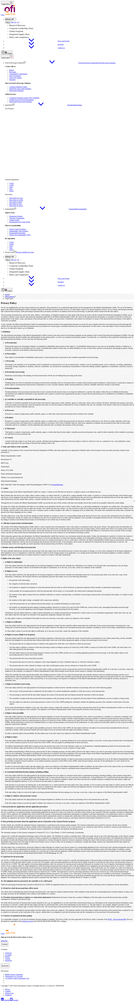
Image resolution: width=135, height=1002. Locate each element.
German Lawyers (27, 921)
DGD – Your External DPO (117, 919)
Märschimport (10, 297)
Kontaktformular (57, 485)
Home (7, 295)
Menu (8, 22)
